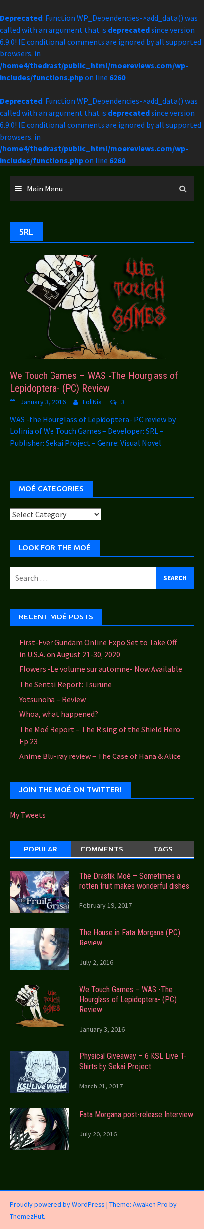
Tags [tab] (163, 849)
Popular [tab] (40, 849)
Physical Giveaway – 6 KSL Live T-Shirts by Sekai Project (132, 1061)
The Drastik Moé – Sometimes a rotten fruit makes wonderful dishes (134, 881)
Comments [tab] (101, 849)
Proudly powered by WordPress (57, 1204)
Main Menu (45, 188)
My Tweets (28, 815)
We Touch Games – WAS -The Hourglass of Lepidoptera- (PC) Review (128, 1000)
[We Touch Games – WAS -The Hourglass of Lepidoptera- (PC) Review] (102, 306)
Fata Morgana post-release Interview (136, 1114)
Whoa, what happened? (58, 714)
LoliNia (92, 401)
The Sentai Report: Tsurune (65, 684)
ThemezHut (27, 1216)
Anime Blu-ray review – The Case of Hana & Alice (100, 756)
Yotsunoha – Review (52, 699)
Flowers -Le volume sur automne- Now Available (100, 669)
